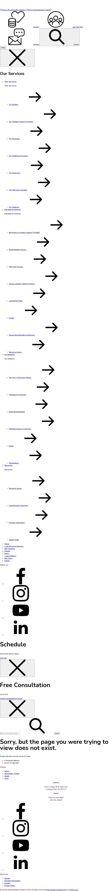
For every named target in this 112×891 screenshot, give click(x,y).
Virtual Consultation (7, 698)
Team (6, 778)
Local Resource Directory (14, 546)
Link (1, 658)
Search (76, 44)
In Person (18, 698)
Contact (7, 883)
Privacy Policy (9, 885)
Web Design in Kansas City (56, 890)
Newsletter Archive (11, 773)
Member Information (12, 881)
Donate (7, 551)
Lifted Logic (73, 890)
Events (7, 561)
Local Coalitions (10, 556)
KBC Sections (9, 549)
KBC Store (8, 558)
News (6, 553)
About (6, 544)
